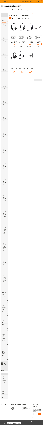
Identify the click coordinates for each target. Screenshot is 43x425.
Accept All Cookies (16, 423)
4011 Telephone (4, 41)
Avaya (3, 298)
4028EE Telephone (4, 67)
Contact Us (23, 409)
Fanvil (3, 309)
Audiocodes (4, 296)
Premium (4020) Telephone (4, 243)
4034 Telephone (4, 73)
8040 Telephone (4, 182)
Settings (3, 423)
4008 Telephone (4, 31)
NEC (2, 384)
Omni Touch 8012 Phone (4, 233)
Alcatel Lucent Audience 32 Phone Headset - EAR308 (30, 38)
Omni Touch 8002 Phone (4, 230)
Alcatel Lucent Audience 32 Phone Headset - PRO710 (30, 65)
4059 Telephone (4, 105)
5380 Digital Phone (4, 147)
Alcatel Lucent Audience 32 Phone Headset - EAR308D (22, 65)
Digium (3, 305)
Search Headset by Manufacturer (3, 363)
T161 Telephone (4, 259)
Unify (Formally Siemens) (3, 352)
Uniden (3, 349)
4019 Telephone (4, 54)
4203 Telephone (4, 131)
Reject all (9, 423)
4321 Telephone (4, 143)
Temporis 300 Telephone (4, 284)
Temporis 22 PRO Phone (4, 278)
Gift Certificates (23, 1)
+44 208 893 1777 (6, 1)
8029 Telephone (4, 169)
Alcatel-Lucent (4, 22)
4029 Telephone (4, 70)
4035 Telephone (4, 79)
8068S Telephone (4, 188)
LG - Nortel (3, 318)
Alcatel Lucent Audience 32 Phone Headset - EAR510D (14, 38)
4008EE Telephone (4, 35)
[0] (40, 1)
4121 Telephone (4, 118)
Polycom (3, 328)
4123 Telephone (4, 121)
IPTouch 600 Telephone (4, 227)
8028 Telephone (4, 163)
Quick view (14, 27)
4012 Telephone (4, 44)
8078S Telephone (4, 191)
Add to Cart (13, 44)
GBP (31, 1)
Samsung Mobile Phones (3, 335)
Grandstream (4, 313)
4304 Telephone (4, 140)
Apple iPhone (4, 292)
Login (12, 408)
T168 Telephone (4, 262)
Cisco (3, 303)
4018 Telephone (4, 47)
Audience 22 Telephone (4, 201)
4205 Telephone (4, 134)
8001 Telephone (4, 150)
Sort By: (19, 18)
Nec (2, 322)
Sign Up (15, 408)
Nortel (3, 324)
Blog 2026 (23, 412)
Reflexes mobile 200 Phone (4, 251)
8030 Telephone (4, 172)
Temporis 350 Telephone (4, 289)
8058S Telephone (4, 185)
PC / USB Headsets (3, 367)
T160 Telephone (4, 255)
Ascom (3, 294)
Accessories (3, 370)
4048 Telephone (4, 99)
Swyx (3, 347)
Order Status (13, 409)
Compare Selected (38, 80)
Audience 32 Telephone (4, 204)
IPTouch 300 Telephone (4, 223)
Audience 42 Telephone (4, 207)
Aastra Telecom (4, 382)
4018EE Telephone (4, 51)
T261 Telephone (4, 268)
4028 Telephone (4, 63)
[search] (36, 1)
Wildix (3, 357)
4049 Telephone (4, 102)
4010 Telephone (4, 38)
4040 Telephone (4, 95)
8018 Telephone (4, 159)
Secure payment (24, 407)
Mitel (3, 320)
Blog (22, 413)
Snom (3, 342)
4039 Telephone (4, 92)
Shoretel (3, 340)
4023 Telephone (4, 60)
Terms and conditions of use (26, 408)
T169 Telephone (4, 265)
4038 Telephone (4, 86)
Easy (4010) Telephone (4, 217)
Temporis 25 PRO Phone (4, 281)
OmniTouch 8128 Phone (4, 239)
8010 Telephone (4, 156)
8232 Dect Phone (4, 195)
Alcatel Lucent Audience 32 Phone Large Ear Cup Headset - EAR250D (13, 65)
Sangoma (3, 338)
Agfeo (3, 18)
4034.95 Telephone (4, 76)
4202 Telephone (4, 127)
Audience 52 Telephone (4, 211)
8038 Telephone (4, 175)
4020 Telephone (4, 57)
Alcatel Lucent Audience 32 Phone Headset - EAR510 (22, 38)
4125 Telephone (4, 124)
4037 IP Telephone (4, 83)
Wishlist (27, 1)
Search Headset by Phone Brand (3, 14)
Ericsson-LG (4, 307)
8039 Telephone (4, 179)
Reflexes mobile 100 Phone (4, 247)
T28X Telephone (4, 271)
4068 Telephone (4, 108)
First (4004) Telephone (4, 220)
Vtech (3, 355)
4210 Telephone (4, 137)
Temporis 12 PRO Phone (4, 275)
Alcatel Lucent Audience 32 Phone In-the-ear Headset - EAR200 (38, 38)
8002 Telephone (4, 153)
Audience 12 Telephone (4, 198)
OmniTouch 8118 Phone (4, 236)
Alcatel (3, 20)
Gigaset (3, 311)
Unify (3, 376)
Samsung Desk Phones (4, 332)
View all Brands (4, 397)
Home (10, 13)
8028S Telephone (4, 166)
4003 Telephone (4, 28)
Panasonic (3, 326)
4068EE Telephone (4, 111)
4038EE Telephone (4, 89)
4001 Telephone (4, 25)
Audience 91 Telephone (4, 214)
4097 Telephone (4, 115)
